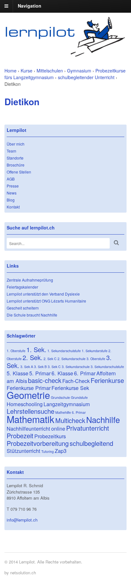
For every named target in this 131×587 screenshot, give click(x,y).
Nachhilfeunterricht (28, 428)
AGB (11, 178)
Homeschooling (25, 404)
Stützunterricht (23, 450)
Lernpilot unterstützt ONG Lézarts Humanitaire (46, 301)
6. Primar (84, 373)
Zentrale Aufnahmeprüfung (30, 280)
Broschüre (15, 164)
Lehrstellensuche (30, 411)
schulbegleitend (91, 443)
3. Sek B (40, 366)
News (12, 192)
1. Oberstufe (16, 350)
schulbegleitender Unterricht (86, 77)
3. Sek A (26, 366)
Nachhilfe (103, 419)
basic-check (44, 380)
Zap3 (60, 450)
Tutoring (47, 451)
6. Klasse (62, 373)
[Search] (116, 243)
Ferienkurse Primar (29, 388)
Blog (11, 199)
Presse (13, 185)
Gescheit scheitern (23, 308)
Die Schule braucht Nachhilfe (32, 314)
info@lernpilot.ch (22, 520)
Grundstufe (79, 397)
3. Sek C (54, 366)
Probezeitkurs (50, 436)
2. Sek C (50, 358)
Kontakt (13, 206)
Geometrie (28, 394)
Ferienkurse (107, 380)
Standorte (15, 157)
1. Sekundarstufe (94, 350)
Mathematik (30, 419)
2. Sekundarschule (72, 358)
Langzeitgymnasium (67, 404)
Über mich (15, 144)
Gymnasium (79, 70)
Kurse (26, 70)
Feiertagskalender (22, 287)
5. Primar (40, 373)
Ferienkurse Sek (70, 388)
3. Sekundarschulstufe (107, 366)
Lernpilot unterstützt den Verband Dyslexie (43, 294)
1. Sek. (36, 349)
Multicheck (70, 420)
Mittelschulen (50, 70)
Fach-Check (76, 381)
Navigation (29, 6)
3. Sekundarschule (76, 366)
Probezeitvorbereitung (38, 443)
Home (10, 70)
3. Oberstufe (95, 358)
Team (11, 151)
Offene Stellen (19, 171)
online (58, 428)
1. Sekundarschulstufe (64, 350)
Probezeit (20, 435)
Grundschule (60, 397)
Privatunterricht (87, 428)
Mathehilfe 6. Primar (70, 412)
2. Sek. (33, 357)
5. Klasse (17, 373)
